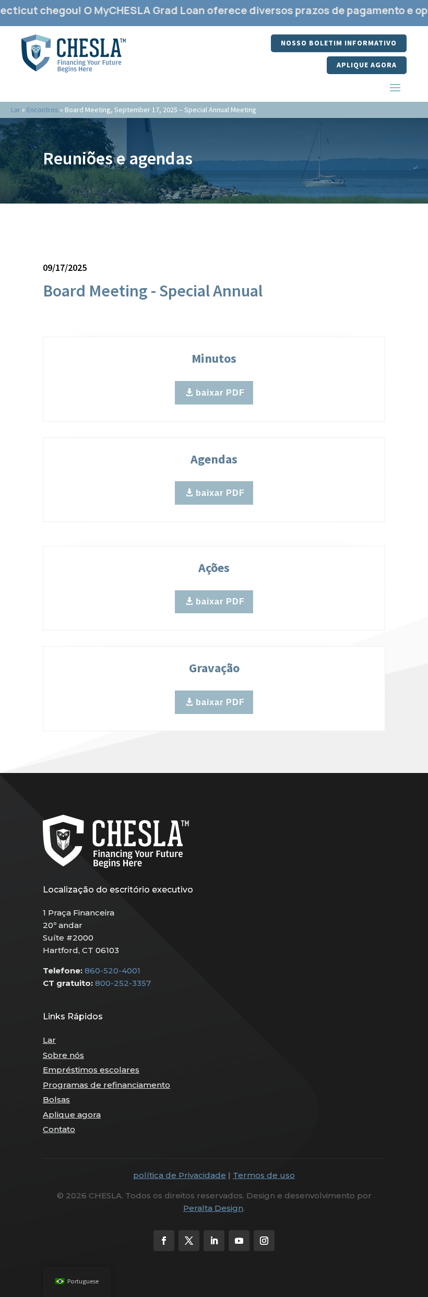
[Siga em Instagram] (264, 1240)
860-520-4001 (112, 970)
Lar (15, 109)
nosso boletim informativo (339, 42)
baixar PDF (220, 392)
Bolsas (56, 1099)
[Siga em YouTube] (239, 1240)
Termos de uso (264, 1175)
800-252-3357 (123, 983)
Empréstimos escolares (91, 1070)
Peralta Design (213, 1208)
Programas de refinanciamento (106, 1085)
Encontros (42, 109)
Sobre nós (63, 1055)
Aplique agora (367, 64)
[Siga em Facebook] (163, 1240)
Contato (59, 1129)
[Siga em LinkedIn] (214, 1240)
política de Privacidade (179, 1175)
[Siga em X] (189, 1240)
